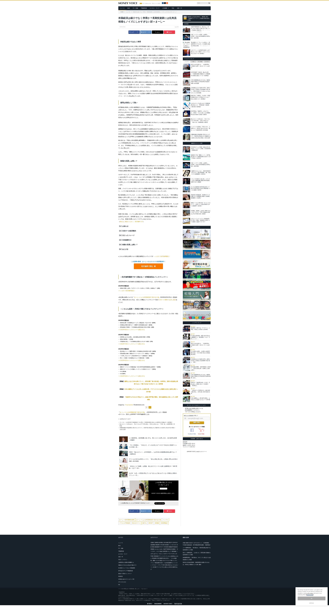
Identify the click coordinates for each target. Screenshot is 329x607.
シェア (132, 32)
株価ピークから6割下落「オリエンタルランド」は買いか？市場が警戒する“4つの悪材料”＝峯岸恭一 (201, 204)
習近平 (170, 542)
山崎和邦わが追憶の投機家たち (126, 562)
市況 (173, 8)
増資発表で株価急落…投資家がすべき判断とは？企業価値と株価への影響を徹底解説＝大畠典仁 (200, 196)
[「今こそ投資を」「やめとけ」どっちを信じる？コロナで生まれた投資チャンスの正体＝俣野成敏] (123, 446)
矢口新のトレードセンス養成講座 (126, 568)
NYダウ (161, 547)
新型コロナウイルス (165, 560)
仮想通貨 (153, 544)
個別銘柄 (157, 547)
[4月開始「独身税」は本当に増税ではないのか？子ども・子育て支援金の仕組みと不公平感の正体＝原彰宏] (186, 213)
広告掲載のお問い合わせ (189, 443)
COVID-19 (174, 542)
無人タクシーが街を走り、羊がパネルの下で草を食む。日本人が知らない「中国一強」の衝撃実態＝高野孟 (200, 120)
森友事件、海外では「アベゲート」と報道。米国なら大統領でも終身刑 (200, 328)
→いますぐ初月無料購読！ (162, 256)
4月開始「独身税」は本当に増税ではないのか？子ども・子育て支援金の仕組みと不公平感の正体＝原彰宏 (201, 212)
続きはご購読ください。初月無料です (131, 221)
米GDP (150, 523)
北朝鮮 (152, 542)
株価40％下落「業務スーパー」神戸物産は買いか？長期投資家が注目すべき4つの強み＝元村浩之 (201, 156)
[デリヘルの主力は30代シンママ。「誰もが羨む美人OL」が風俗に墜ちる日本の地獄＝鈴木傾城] (123, 460)
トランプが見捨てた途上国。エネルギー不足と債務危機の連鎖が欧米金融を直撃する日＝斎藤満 (200, 180)
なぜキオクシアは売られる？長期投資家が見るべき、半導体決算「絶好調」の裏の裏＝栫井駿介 (200, 105)
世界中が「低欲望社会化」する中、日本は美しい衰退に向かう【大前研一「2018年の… (200, 384)
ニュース (122, 8)
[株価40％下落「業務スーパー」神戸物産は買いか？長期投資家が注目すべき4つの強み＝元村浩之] (186, 157)
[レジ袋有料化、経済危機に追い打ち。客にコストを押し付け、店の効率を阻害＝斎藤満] (123, 439)
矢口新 (154, 567)
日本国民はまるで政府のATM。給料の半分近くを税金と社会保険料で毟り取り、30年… (200, 360)
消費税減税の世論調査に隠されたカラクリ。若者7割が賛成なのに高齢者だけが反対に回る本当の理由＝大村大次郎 (201, 136)
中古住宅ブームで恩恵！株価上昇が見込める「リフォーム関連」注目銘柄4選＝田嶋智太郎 (201, 148)
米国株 (157, 523)
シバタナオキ (173, 544)
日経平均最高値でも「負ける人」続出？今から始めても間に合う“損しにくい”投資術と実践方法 (200, 28)
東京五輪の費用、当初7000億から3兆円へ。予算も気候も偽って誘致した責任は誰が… (201, 368)
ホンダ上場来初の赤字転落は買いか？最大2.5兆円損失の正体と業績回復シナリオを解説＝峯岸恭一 (200, 188)
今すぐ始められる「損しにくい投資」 (151, 3)
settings (311, 603)
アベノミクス (162, 556)
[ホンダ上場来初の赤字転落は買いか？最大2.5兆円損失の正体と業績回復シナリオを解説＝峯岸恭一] (186, 189)
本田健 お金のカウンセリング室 (126, 579)
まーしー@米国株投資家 (126, 519)
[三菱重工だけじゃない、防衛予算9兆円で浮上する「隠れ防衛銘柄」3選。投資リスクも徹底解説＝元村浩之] (186, 173)
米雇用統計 (164, 523)
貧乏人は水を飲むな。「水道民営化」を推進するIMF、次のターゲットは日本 (200, 66)
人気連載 (164, 8)
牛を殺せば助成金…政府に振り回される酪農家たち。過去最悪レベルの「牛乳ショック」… (200, 337)
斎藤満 (161, 558)
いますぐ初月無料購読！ (127, 290)
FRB (171, 560)
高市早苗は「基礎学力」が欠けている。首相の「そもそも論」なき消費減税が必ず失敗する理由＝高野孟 (200, 113)
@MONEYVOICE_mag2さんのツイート (197, 451)
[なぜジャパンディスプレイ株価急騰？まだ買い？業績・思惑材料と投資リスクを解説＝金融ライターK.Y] (186, 221)
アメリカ (159, 567)
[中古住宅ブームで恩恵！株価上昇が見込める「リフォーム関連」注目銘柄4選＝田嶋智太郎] (186, 149)
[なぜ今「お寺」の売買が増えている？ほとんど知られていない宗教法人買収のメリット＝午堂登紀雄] (123, 474)
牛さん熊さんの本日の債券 (168, 567)
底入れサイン (136, 523)
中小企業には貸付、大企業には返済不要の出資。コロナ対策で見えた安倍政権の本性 (200, 353)
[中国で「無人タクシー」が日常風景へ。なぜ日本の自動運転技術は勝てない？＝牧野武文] (123, 453)
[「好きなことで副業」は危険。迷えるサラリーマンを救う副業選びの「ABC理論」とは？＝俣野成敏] (123, 467)
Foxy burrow (129, 405)
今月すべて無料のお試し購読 (167, 299)
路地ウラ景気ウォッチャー (125, 573)
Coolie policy (310, 594)
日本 (163, 565)
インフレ (165, 519)
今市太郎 (162, 544)
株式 (128, 8)
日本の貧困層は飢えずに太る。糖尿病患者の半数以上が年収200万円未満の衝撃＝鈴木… (201, 376)
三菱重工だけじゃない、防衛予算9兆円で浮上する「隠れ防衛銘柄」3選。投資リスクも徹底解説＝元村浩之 (201, 172)
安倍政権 (154, 558)
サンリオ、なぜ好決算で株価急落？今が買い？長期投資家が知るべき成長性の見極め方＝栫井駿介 (146, 422)
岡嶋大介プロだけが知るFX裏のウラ (127, 565)
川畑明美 (156, 542)
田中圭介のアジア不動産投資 (125, 570)
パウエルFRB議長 (124, 523)
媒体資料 (185, 441)
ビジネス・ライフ (154, 8)
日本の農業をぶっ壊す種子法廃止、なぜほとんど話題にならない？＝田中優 (200, 398)
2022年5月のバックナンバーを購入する (132, 376)
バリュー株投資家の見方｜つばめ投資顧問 (161, 562)
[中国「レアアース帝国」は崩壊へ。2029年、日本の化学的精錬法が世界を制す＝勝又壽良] (186, 165)
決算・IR (179, 8)
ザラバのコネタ (122, 582)
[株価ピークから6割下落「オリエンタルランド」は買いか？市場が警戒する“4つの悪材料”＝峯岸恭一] (186, 205)
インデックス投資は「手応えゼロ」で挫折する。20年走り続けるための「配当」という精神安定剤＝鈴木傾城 (200, 128)
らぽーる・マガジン (158, 553)
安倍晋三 (167, 544)
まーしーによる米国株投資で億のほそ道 (146, 297)
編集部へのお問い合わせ (189, 445)
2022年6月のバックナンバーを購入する (132, 360)
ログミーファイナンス (170, 553)
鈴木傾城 (166, 542)
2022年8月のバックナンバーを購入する (132, 329)
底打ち (144, 523)
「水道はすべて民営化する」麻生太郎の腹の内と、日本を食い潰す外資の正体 (200, 392)
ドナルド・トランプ (157, 565)
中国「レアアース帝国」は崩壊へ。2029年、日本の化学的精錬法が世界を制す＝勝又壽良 (200, 36)
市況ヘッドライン (122, 559)
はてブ (144, 32)
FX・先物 (135, 8)
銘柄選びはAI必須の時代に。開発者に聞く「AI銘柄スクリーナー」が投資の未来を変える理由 (198, 18)
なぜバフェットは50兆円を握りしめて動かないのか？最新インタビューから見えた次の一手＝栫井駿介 (200, 52)
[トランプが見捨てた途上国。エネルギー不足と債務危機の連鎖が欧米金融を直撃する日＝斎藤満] (186, 181)
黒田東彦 (156, 556)
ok (311, 598)
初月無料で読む (147, 266)
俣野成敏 (174, 551)
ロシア (169, 551)
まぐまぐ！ (145, 588)
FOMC (152, 556)
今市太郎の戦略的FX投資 (169, 547)
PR (119, 584)
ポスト (158, 32)
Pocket (170, 32)
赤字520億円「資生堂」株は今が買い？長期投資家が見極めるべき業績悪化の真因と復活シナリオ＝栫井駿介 (200, 74)
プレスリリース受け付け (189, 446)
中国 (158, 558)
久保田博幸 (165, 551)
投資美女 (120, 576)
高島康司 (157, 544)
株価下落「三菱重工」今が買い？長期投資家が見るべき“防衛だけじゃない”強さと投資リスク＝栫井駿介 (200, 97)
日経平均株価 (166, 549)
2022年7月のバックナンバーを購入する (132, 344)
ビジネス (207, 61)
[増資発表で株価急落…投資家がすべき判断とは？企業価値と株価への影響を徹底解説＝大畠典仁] (186, 197)
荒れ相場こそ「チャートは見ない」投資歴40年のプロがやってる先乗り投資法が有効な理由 (200, 44)
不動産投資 (144, 8)
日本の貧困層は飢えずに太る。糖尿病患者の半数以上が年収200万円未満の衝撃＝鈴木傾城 (200, 81)
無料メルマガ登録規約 (188, 415)
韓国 (153, 547)
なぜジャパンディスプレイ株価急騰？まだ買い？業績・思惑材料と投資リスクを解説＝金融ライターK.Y (200, 220)
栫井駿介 (161, 542)
